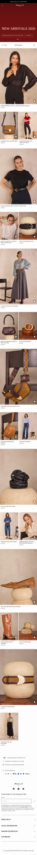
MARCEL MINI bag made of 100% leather (9, 342)
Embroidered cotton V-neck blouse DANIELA (15, 105)
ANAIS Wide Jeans (24, 441)
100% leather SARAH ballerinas (11, 606)
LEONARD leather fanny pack (10, 406)
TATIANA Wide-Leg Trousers (6, 742)
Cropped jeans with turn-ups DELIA (25, 141)
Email (3, 797)
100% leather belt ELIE (26, 241)
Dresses (28, 35)
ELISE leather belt (25, 341)
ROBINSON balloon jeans (9, 541)
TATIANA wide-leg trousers (9, 306)
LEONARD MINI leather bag (9, 141)
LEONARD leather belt (8, 706)
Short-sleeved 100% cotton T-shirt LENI (13, 206)
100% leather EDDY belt (8, 506)
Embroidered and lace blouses (12, 35)
